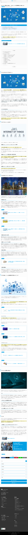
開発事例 (15, 497)
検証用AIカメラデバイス (17, 507)
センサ (5, 64)
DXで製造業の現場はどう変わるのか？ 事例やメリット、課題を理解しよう (16, 221)
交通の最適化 (6, 62)
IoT (4, 6)
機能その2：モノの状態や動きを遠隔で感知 (9, 55)
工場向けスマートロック (17, 503)
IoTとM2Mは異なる (7, 52)
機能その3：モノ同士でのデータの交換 (9, 56)
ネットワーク (6, 65)
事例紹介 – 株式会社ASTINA (11, 438)
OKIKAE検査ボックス (4, 507)
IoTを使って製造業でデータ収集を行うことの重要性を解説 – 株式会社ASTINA (16, 229)
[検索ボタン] (27, 1)
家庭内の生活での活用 (7, 59)
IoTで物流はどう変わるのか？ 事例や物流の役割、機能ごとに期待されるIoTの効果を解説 (16, 261)
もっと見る (14, 66)
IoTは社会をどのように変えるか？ (7, 57)
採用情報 (16, 521)
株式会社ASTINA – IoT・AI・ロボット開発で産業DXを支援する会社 (16, 43)
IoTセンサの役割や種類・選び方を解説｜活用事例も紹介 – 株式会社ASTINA (16, 310)
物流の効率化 (6, 61)
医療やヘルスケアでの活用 (7, 60)
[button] (3, 457)
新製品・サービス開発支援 (4, 498)
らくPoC (2, 502)
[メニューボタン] (1, 1)
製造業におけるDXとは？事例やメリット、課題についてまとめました (16, 213)
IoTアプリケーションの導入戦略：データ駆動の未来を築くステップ (16, 363)
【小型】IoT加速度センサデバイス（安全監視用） (19, 508)
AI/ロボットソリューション (4, 503)
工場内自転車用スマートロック (18, 502)
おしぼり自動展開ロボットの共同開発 (5, 516)
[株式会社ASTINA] (14, 1)
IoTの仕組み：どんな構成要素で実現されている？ (9, 63)
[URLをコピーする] (25, 457)
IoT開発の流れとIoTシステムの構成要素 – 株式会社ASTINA (15, 355)
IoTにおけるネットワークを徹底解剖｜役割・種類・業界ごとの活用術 (16, 337)
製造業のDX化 (6, 58)
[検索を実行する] (26, 461)
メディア (2, 6)
